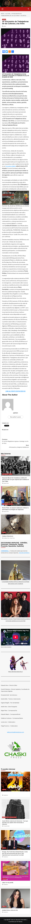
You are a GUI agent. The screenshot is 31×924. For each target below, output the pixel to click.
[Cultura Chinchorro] (15, 524)
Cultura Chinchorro (7, 536)
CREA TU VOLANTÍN (7, 882)
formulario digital (11, 166)
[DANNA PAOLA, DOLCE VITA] (15, 898)
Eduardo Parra (6, 483)
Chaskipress (5, 795)
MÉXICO (4, 906)
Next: (19, 446)
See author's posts (15, 417)
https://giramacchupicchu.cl (15, 671)
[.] (15, 781)
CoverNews (11, 921)
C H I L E (4, 878)
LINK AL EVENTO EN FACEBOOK (15, 391)
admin (4, 26)
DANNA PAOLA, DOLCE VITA (10, 910)
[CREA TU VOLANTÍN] (15, 871)
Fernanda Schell (6, 826)
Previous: (15, 441)
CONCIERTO (5, 474)
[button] (2, 9)
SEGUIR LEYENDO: (24, 552)
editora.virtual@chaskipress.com (15, 732)
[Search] (28, 9)
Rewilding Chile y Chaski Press (9, 538)
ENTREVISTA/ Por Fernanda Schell (9, 817)
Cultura (4, 19)
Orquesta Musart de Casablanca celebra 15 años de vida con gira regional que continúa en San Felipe (15, 479)
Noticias (4, 789)
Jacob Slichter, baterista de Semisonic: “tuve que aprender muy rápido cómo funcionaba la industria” (15, 822)
